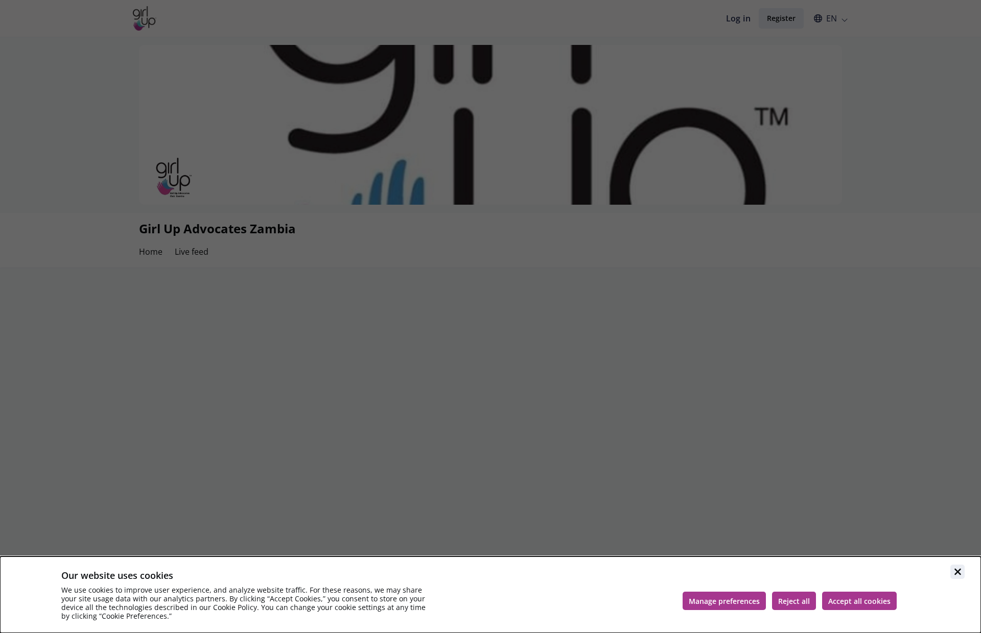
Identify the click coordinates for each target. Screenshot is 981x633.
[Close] (957, 572)
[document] (490, 594)
